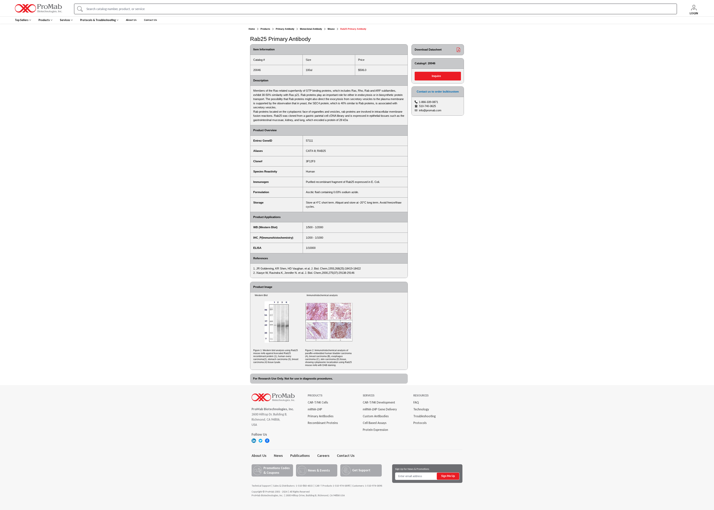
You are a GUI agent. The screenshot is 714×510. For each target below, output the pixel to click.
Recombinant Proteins (323, 423)
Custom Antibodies (376, 416)
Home (252, 29)
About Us (259, 455)
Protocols (420, 423)
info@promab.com (430, 110)
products (265, 29)
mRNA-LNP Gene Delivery (380, 409)
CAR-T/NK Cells (318, 402)
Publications (300, 455)
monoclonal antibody (311, 29)
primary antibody (285, 29)
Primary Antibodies (320, 416)
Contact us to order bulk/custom (438, 91)
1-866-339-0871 (428, 102)
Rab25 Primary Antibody (353, 29)
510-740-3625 (427, 106)
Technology (421, 409)
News (278, 455)
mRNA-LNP (315, 409)
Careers (323, 455)
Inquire (436, 76)
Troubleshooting (424, 416)
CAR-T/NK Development (379, 402)
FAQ (416, 402)
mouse (331, 29)
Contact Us (346, 455)
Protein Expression (375, 430)
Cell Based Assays (374, 423)
